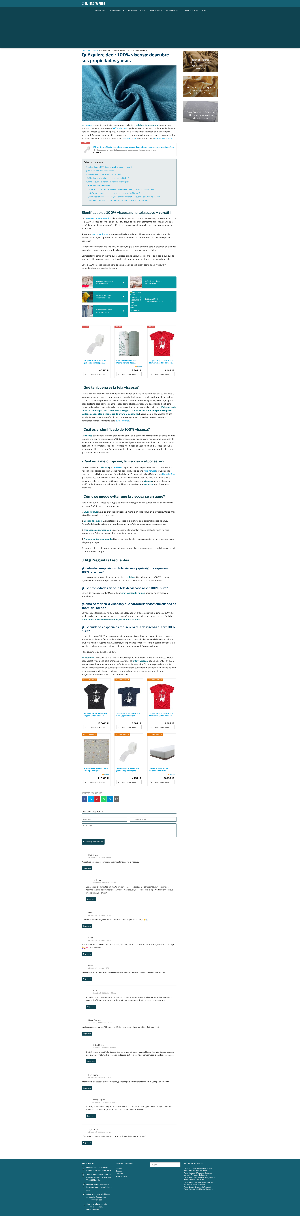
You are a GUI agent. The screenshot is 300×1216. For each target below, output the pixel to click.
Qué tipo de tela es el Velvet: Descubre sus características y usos (99, 1187)
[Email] (116, 799)
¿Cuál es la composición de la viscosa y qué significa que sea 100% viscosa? (121, 189)
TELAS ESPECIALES (173, 10)
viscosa (88, 125)
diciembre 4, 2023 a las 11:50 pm (100, 968)
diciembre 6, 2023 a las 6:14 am (99, 1132)
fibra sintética (169, 474)
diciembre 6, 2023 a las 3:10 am (103, 1102)
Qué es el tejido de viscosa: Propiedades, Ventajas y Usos (98, 1168)
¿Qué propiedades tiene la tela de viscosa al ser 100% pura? (114, 193)
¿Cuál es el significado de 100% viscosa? (103, 174)
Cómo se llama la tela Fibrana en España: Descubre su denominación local (98, 1197)
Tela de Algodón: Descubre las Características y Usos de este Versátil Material (98, 1177)
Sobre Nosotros (122, 1176)
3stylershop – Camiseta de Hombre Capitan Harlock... (161, 361)
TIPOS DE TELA (99, 10)
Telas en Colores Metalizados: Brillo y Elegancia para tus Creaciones (198, 1169)
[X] (91, 799)
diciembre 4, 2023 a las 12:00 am (104, 883)
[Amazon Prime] (138, 366)
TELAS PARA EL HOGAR (136, 10)
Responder (86, 868)
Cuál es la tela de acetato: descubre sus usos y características (96, 1207)
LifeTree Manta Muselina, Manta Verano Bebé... (127, 361)
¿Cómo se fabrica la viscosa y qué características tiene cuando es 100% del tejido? (124, 197)
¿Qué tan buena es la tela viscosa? (100, 171)
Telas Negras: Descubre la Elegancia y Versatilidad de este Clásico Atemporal (198, 1188)
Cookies (119, 1171)
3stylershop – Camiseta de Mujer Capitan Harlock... (95, 714)
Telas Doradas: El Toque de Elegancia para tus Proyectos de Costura (198, 1174)
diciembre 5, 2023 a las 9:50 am (104, 993)
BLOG (204, 10)
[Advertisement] (150, 31)
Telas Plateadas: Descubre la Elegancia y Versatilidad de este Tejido (199, 1179)
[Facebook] (84, 799)
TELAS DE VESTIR (155, 10)
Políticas (119, 1168)
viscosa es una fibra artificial (98, 218)
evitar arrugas (122, 420)
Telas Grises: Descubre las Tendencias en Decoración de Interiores (198, 1183)
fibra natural (150, 471)
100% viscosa (119, 128)
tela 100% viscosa (163, 138)
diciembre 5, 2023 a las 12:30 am (100, 1023)
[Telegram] (110, 799)
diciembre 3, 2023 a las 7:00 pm (99, 858)
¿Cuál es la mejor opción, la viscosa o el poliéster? (107, 178)
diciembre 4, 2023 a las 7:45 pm (99, 940)
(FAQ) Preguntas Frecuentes (98, 185)
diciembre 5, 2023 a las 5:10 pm (99, 1077)
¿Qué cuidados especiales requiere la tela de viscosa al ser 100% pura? (118, 200)
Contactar (119, 1174)
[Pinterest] (97, 799)
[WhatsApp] (104, 799)
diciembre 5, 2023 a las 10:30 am (104, 1048)
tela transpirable (100, 234)
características (129, 138)
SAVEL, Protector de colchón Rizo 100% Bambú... (158, 769)
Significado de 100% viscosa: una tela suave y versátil (109, 167)
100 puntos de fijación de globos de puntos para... (95, 361)
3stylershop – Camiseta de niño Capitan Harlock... (128, 714)
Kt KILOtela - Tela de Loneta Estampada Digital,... (96, 769)
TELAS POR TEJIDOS (116, 10)
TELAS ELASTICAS (191, 10)
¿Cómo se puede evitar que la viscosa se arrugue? (107, 182)
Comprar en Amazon (97, 374)
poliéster (117, 467)
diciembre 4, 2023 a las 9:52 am (99, 915)
